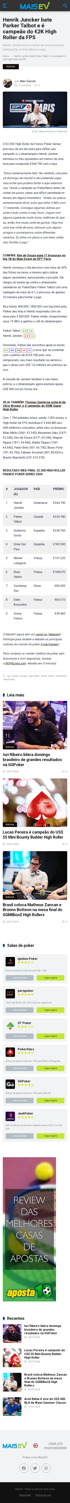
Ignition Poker (28, 959)
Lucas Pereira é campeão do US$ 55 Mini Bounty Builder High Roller (33, 835)
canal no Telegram (48, 634)
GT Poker (24, 1023)
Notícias (11, 66)
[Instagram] (46, 1468)
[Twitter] (35, 1468)
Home (6, 56)
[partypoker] (10, 997)
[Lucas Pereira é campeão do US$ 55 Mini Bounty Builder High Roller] (35, 802)
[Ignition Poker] (10, 965)
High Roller (33, 676)
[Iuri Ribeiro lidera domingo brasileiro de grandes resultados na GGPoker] (35, 725)
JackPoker (25, 1113)
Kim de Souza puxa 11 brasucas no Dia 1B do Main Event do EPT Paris (34, 257)
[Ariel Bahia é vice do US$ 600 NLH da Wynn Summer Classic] (12, 1415)
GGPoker (24, 1081)
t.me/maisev (49, 644)
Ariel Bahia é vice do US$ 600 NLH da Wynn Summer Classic (45, 1400)
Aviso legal (25, 1495)
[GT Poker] (10, 1029)
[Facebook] (24, 1468)
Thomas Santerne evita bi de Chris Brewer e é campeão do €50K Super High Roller (34, 405)
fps (8, 676)
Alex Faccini (28, 81)
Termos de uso (43, 1495)
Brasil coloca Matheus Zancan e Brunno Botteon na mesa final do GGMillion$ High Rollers (32, 909)
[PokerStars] (10, 1056)
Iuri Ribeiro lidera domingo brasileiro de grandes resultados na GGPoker (32, 759)
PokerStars (60, 676)
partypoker (25, 991)
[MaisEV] (35, 5)
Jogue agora (50, 977)
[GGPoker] (10, 1088)
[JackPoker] (10, 1120)
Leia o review (19, 977)
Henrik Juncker (19, 676)
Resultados (9, 679)
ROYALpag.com (15, 663)
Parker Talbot (47, 676)
